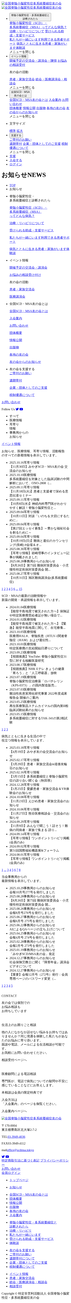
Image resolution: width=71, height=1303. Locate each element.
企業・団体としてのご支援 (42, 143)
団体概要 (15, 108)
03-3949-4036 (16, 1136)
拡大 (20, 130)
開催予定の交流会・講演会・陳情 (33, 60)
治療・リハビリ (20, 1230)
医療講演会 (17, 296)
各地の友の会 (56, 108)
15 (20, 589)
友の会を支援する (22, 1250)
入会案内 (55, 99)
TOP (12, 185)
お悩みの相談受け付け (25, 274)
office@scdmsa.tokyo (20, 1150)
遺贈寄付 (15, 143)
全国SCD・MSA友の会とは (20, 94)
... (17, 589)
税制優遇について (22, 395)
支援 (12, 156)
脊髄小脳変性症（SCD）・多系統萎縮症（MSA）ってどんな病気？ (28, 211)
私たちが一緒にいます (25, 1234)
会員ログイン (11, 1172)
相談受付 (15, 1286)
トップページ (18, 1180)
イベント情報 (18, 56)
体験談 (14, 1243)
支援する (16, 135)
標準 (12, 130)
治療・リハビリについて (26, 31)
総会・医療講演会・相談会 (28, 1282)
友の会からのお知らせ (25, 361)
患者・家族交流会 (22, 79)
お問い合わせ (18, 325)
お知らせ (15, 1187)
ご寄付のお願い (20, 139)
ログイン (15, 164)
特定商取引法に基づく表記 (20, 1160)
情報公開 (29, 108)
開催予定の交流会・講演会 (28, 267)
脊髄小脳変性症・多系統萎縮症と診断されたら (30, 17)
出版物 (41, 108)
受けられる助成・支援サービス (31, 230)
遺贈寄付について (22, 1258)
